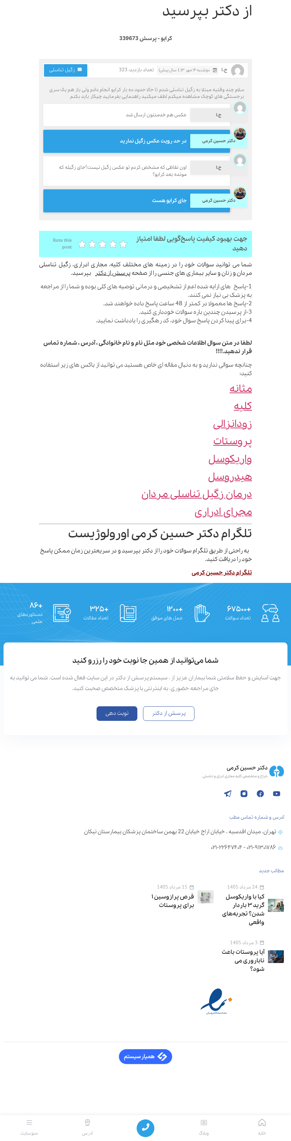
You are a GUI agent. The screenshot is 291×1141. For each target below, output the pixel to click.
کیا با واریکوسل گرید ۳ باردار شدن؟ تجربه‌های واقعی (243, 909)
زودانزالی (232, 424)
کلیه (243, 406)
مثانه (241, 389)
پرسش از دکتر (113, 273)
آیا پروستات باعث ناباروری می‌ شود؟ (243, 960)
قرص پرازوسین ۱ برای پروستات (173, 901)
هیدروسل (230, 477)
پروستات (232, 441)
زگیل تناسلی (62, 70)
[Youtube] (276, 793)
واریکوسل (230, 459)
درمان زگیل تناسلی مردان (196, 494)
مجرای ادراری (223, 512)
